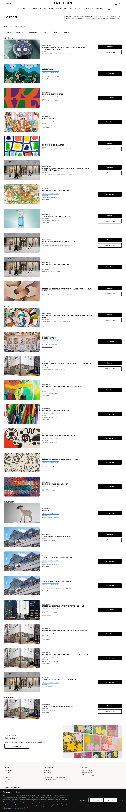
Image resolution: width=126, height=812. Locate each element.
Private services (49, 775)
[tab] (8, 27)
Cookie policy (87, 772)
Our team (8, 772)
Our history (9, 770)
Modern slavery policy (89, 775)
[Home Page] (63, 3)
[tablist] (63, 27)
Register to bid (110, 52)
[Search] (109, 9)
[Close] (123, 800)
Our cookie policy (20, 808)
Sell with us (110, 73)
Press (6, 777)
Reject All (96, 800)
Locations (8, 775)
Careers (7, 779)
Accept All (110, 800)
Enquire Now (16, 746)
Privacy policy (87, 770)
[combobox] (8, 3)
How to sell (47, 772)
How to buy (48, 770)
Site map (8, 782)
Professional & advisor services (54, 777)
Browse (110, 46)
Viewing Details (46, 79)
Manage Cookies (82, 800)
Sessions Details (47, 347)
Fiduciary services (50, 779)
